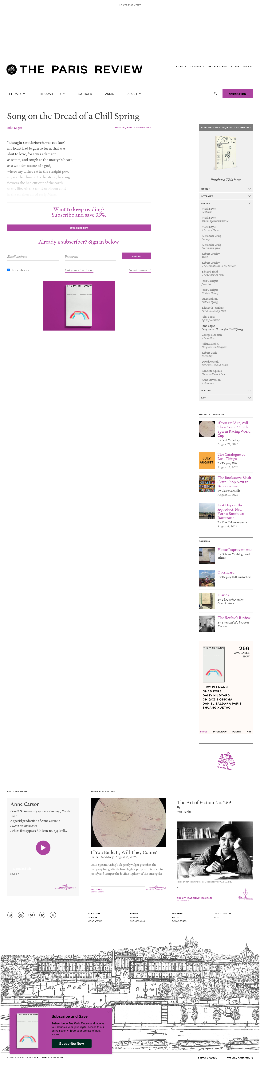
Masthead (178, 913)
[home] (74, 70)
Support (93, 917)
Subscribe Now (71, 1043)
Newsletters (217, 66)
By (178, 807)
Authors (85, 93)
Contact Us (95, 921)
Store (235, 66)
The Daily (14, 93)
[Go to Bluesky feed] (42, 915)
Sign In (248, 66)
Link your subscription (79, 270)
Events (181, 66)
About (133, 93)
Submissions (137, 921)
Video (217, 917)
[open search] (215, 93)
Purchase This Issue (226, 179)
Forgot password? (140, 270)
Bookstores (179, 921)
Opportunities (222, 913)
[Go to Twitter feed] (32, 915)
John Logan (14, 127)
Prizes (176, 917)
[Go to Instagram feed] (10, 915)
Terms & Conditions (240, 1058)
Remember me (20, 270)
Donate (196, 66)
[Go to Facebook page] (21, 915)
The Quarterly (50, 93)
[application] (43, 866)
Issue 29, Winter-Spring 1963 (133, 127)
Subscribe (237, 93)
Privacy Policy (207, 1058)
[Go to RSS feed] (53, 915)
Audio (109, 93)
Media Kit (135, 917)
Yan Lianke (184, 811)
